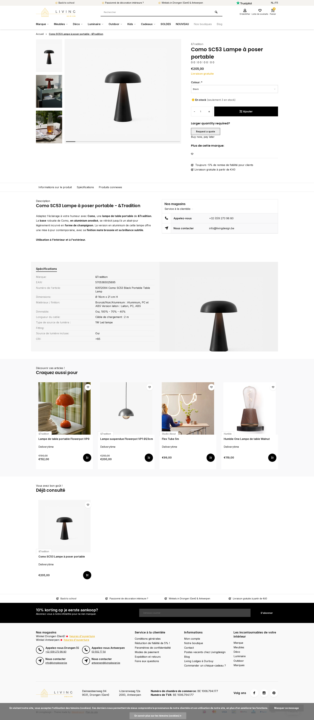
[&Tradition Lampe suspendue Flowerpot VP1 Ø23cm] (126, 408)
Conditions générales (148, 638)
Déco (76, 24)
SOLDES (166, 24)
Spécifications (85, 187)
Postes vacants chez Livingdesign (205, 652)
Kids (130, 24)
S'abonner (267, 613)
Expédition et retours (148, 656)
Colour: (196, 82)
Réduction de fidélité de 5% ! (152, 643)
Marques (239, 665)
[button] (49, 141)
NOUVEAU (182, 24)
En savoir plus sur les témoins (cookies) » (157, 715)
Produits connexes (110, 187)
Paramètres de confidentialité (153, 647)
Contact (189, 647)
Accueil (40, 34)
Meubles (59, 24)
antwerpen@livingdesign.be (106, 663)
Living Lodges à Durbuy (198, 661)
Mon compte (192, 638)
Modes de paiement (147, 652)
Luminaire (94, 24)
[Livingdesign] (55, 12)
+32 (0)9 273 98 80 (221, 218)
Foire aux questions (147, 661)
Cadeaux (147, 24)
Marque (41, 24)
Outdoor (114, 24)
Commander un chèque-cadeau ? (205, 665)
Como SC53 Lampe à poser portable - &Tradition (76, 34)
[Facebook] (254, 693)
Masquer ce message (286, 708)
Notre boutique (193, 643)
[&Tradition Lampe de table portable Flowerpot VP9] (64, 408)
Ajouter (248, 111)
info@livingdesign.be (221, 228)
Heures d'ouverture (82, 636)
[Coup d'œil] (87, 458)
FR (276, 2)
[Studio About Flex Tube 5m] (187, 408)
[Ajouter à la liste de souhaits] (192, 154)
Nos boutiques (203, 24)
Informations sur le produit (55, 187)
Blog (219, 24)
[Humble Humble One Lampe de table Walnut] (249, 408)
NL (272, 2)
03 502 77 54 (99, 651)
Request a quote (205, 131)
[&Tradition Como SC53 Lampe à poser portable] (64, 526)
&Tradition (197, 44)
